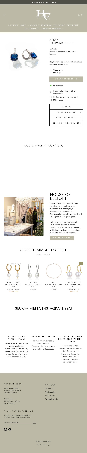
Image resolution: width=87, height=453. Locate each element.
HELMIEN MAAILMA (52, 29)
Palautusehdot (66, 112)
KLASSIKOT (46, 25)
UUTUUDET (13, 25)
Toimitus (66, 107)
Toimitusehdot (50, 392)
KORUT (23, 25)
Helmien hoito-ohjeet (66, 123)
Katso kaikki (43, 255)
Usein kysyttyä (50, 385)
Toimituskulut (65, 52)
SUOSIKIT (35, 25)
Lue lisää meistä (62, 238)
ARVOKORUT (73, 25)
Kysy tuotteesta (66, 118)
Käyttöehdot (49, 388)
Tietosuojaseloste (51, 399)
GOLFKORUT (59, 25)
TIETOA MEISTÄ (31, 29)
